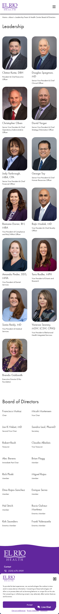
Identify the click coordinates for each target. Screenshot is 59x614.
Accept (30, 604)
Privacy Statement (33, 611)
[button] (54, 578)
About (11, 17)
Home (4, 17)
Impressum (43, 611)
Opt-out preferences (18, 611)
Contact (7, 566)
